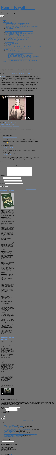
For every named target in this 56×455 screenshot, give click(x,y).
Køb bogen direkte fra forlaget (7, 338)
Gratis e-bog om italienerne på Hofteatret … (14, 426)
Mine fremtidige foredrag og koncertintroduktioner (17, 23)
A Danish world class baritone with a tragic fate (19, 59)
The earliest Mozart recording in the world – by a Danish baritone (23, 56)
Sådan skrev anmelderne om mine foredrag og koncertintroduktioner (21, 26)
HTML (6, 415)
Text (6, 416)
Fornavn (3, 408)
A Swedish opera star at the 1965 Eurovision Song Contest (22, 57)
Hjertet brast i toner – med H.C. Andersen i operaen (17, 37)
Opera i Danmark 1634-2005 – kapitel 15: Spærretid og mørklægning (20, 434)
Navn (1, 178)
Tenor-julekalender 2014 (11, 122)
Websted (2, 183)
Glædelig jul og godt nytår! (10, 430)
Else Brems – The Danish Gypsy (16, 54)
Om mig (4, 20)
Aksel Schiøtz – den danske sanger (14, 32)
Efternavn (3, 410)
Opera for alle (8, 38)
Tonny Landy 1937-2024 (10, 425)
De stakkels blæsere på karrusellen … (13, 432)
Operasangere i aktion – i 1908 (11, 436)
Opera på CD (8, 45)
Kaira (10, 454)
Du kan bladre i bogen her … (11, 427)
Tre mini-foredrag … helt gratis (12, 27)
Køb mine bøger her (7, 18)
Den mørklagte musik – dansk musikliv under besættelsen (19, 31)
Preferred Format (5, 412)
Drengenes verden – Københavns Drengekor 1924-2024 (19, 33)
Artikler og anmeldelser (8, 49)
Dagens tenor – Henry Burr (7, 124)
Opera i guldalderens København (13, 40)
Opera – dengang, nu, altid (11, 43)
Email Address (5, 407)
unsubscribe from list (28, 420)
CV (6, 21)
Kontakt (4, 61)
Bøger (4, 29)
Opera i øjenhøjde (9, 42)
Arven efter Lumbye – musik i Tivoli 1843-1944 (16, 35)
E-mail (1, 180)
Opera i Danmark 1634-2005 (12, 34)
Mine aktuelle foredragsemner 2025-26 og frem (16, 24)
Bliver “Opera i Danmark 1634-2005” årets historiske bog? (18, 429)
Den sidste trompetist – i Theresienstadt (13, 435)
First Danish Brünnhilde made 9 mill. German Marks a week (22, 60)
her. (9, 380)
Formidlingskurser (9, 28)
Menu (2, 16)
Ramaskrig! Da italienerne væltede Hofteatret (16, 39)
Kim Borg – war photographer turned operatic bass (20, 53)
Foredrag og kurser (7, 22)
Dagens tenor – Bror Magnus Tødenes (9, 126)
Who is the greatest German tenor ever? (17, 51)
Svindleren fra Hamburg (9, 431)
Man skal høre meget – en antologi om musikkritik (17, 48)
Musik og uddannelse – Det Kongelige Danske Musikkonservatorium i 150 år (23, 46)
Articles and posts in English (12, 50)
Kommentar (3, 175)
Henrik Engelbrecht (18, 7)
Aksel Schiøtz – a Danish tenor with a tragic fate (19, 55)
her (4, 346)
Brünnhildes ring (9, 44)
